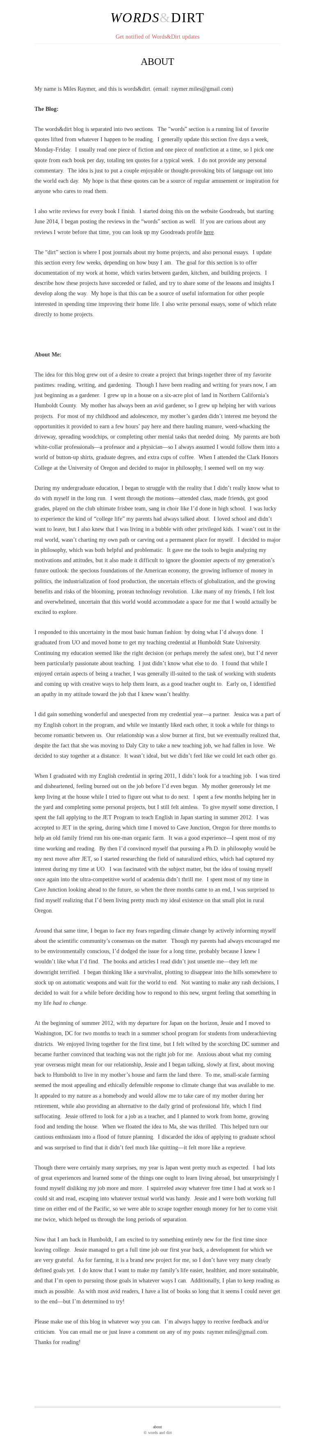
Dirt (188, 17)
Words (135, 17)
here (209, 232)
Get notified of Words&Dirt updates (157, 37)
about (157, 1427)
